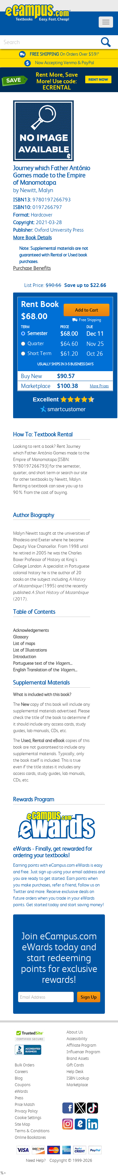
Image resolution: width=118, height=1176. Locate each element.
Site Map (22, 1124)
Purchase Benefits (32, 268)
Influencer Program (83, 1051)
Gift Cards (75, 1064)
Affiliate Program (81, 1045)
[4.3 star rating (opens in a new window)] (77, 399)
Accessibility (77, 1038)
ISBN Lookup (78, 1078)
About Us (75, 1032)
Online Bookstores (30, 1137)
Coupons (22, 1084)
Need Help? (36, 1160)
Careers (21, 1071)
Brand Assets (78, 1058)
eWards (21, 1091)
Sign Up (89, 997)
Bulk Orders (24, 1064)
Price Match (25, 1104)
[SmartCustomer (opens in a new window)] (63, 410)
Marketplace (77, 1084)
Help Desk (75, 1071)
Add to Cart (86, 310)
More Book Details (32, 237)
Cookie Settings (28, 1117)
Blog (19, 1078)
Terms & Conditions (32, 1130)
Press (19, 1097)
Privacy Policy (26, 1111)
